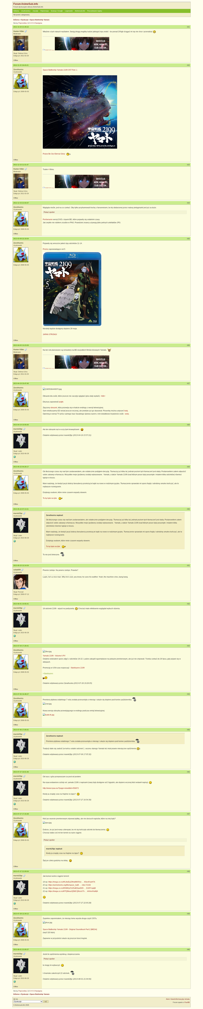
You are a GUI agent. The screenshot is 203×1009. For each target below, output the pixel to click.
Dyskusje (24, 20)
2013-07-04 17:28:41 (21, 646)
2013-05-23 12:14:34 (21, 565)
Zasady (35, 11)
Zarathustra (18, 69)
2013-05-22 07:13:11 (21, 509)
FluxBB (187, 1002)
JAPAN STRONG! (50, 334)
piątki (61, 402)
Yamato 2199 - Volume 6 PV (54, 656)
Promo (45, 249)
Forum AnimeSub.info (25, 4)
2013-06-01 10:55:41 (21, 604)
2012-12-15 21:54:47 (21, 203)
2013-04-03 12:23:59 (21, 345)
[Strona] (14, 457)
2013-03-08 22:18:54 (21, 239)
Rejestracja (44, 11)
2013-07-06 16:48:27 (21, 694)
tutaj (126, 411)
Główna (16, 11)
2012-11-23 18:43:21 (21, 65)
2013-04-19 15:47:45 (21, 383)
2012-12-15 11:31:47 (21, 165)
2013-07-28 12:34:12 (21, 914)
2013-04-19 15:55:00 (21, 425)
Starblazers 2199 (78, 668)
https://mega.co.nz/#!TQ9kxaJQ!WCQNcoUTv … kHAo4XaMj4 (73, 891)
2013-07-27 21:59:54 (21, 871)
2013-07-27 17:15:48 (21, 814)
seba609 (17, 570)
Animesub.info (80, 11)
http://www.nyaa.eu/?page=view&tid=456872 (61, 788)
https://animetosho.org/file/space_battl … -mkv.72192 (69, 885)
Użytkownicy (25, 11)
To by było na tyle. (50, 498)
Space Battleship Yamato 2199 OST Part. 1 (60, 70)
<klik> (103, 396)
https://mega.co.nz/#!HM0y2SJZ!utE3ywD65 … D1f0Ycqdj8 (72, 888)
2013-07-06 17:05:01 (21, 730)
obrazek (54, 408)
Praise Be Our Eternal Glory (54, 154)
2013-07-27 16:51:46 (21, 772)
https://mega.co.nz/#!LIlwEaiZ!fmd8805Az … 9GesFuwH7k (71, 882)
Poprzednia (22, 23)
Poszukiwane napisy (94, 11)
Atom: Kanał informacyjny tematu (178, 999)
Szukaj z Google (57, 11)
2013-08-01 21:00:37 (21, 949)
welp (127, 414)
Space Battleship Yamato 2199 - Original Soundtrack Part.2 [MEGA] (70, 929)
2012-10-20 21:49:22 (21, 27)
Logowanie (69, 11)
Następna (38, 23)
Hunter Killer (18, 31)
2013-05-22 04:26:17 (21, 467)
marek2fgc (18, 429)
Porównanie (48, 219)
